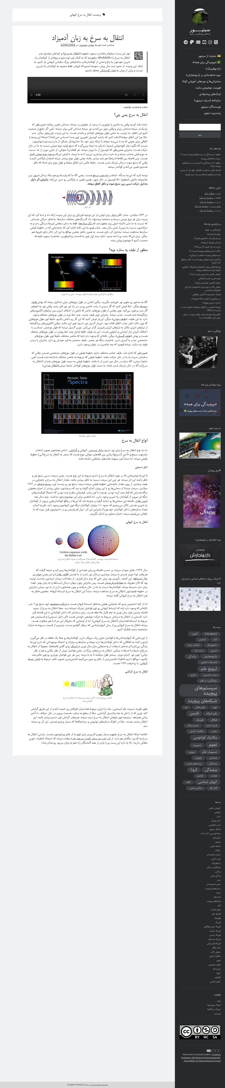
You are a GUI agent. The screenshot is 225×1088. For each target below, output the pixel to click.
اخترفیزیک (212, 645)
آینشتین (202, 639)
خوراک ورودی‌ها (214, 1005)
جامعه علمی (215, 846)
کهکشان (214, 775)
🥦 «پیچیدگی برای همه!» (206, 62)
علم (186, 707)
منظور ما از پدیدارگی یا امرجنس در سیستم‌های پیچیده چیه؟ (201, 164)
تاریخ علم (217, 838)
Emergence (211, 634)
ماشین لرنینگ (193, 725)
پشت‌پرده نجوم (212, 113)
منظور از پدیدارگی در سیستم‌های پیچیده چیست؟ (200, 154)
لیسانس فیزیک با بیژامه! (211, 242)
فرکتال (214, 720)
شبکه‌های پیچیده (202, 701)
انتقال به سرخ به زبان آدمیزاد (87, 38)
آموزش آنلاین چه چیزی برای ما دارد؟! (205, 274)
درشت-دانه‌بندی (210, 675)
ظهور (215, 707)
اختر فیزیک (216, 821)
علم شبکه (211, 713)
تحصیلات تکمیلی (209, 662)
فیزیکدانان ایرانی (214, 943)
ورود (219, 1001)
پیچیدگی (211, 770)
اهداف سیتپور (215, 829)
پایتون (198, 758)
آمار (215, 639)
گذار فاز (213, 788)
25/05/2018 (68, 45)
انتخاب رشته (194, 645)
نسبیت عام (209, 752)
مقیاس (214, 731)
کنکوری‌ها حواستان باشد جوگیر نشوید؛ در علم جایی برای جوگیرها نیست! (202, 316)
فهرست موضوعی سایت (208, 88)
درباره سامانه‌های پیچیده (211, 158)
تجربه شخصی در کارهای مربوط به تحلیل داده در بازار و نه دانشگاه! (201, 308)
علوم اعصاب (216, 909)
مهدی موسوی (86, 45)
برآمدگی (192, 656)
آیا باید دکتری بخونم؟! (211, 303)
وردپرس (217, 1013)
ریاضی (218, 871)
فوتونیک (217, 918)
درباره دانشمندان (214, 854)
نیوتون (192, 752)
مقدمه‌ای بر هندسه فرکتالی (209, 278)
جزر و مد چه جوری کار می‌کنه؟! (207, 247)
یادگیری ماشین (195, 788)
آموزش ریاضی (215, 808)
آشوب (194, 633)
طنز (219, 905)
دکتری (193, 675)
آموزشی (217, 812)
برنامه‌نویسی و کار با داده (211, 833)
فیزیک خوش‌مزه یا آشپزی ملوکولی (206, 294)
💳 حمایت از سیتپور (209, 56)
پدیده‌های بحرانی (194, 763)
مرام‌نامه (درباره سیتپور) (207, 100)
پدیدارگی (213, 763)
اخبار (219, 816)
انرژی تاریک (198, 650)
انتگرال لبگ (209, 194)
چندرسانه (217, 969)
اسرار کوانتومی (215, 825)
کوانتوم (200, 776)
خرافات (218, 850)
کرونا (194, 770)
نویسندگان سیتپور (211, 107)
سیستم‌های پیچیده (206, 690)
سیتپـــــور (200, 30)
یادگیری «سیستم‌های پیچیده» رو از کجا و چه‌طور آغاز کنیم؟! (201, 261)
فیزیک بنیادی (215, 931)
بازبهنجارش (210, 656)
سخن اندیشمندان (213, 884)
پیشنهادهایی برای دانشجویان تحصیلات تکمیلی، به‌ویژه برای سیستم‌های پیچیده (201, 268)
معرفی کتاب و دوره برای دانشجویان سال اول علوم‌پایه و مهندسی (203, 288)
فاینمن (194, 713)
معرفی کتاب (216, 952)
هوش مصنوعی (214, 965)
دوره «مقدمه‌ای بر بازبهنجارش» (203, 75)
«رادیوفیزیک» (213, 69)
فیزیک (199, 720)
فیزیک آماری (211, 725)
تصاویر (218, 842)
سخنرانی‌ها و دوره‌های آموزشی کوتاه (201, 81)
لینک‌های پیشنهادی (210, 94)
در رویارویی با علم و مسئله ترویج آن (206, 298)
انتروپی (214, 650)
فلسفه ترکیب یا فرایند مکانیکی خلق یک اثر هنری (200, 170)
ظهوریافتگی (200, 707)
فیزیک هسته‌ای (214, 939)
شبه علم (217, 897)
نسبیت (197, 745)
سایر (219, 880)
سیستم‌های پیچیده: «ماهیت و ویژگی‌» (205, 255)
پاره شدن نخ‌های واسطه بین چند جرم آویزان (203, 174)
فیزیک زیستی (215, 935)
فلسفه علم (216, 914)
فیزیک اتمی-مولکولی (212, 926)
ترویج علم (209, 669)
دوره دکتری (216, 859)
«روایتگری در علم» (213, 230)
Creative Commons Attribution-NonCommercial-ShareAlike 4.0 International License (201, 1058)
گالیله (188, 782)
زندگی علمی (216, 876)
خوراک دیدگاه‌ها (214, 1009)
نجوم (213, 744)
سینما (218, 893)
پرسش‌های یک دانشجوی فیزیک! (207, 238)
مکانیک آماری (197, 731)
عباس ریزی (216, 206)
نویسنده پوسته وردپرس (98, 1085)
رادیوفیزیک (216, 863)
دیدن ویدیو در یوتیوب (135, 106)
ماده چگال (216, 948)
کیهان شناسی (207, 782)
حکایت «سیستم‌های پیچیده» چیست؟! (205, 251)
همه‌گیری (213, 758)
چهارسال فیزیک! (206, 198)
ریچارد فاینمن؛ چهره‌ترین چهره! (208, 283)
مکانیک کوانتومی (205, 737)
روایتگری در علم (208, 680)
